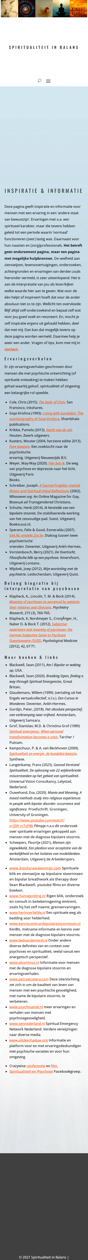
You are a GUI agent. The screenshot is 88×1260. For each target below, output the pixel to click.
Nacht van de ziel (59, 430)
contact (11, 349)
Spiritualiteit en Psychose (31, 1071)
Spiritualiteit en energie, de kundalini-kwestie (43, 753)
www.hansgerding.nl (27, 895)
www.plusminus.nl (24, 962)
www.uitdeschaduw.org (28, 1040)
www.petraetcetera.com (29, 979)
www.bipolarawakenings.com (35, 868)
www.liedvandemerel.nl (28, 940)
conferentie (35, 1066)
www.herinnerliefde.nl (27, 912)
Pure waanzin (19, 446)
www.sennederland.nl (27, 1023)
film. (54, 1066)
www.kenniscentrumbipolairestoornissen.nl (45, 923)
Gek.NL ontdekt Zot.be (26, 535)
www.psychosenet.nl (26, 1007)
